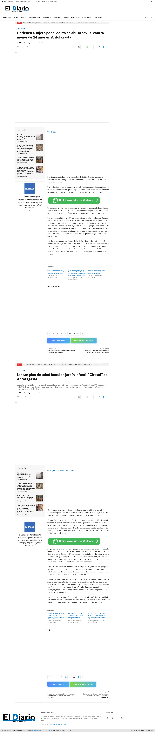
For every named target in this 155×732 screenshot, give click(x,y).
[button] (152, 1)
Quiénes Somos (45, 1)
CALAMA (16, 17)
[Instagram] (146, 18)
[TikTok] (149, 18)
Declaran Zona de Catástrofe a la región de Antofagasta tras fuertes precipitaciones (25, 159)
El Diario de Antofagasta (25, 43)
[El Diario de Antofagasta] (29, 188)
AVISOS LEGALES (97, 17)
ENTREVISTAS (57, 17)
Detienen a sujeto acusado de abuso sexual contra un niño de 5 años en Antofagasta (56, 271)
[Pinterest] (83, 47)
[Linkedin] (91, 47)
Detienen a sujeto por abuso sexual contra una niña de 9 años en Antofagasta (96, 271)
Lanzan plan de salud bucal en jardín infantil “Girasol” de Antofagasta (61, 351)
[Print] (99, 47)
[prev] (104, 23)
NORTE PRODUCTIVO (34, 17)
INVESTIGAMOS (75, 17)
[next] (107, 23)
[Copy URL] (107, 47)
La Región (21, 28)
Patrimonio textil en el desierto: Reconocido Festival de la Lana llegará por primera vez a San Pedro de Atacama (57, 23)
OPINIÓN (66, 17)
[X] (152, 18)
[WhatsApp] (87, 47)
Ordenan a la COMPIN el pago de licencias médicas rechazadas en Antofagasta (96, 351)
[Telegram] (103, 47)
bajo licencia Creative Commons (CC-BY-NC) (42, 730)
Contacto (38, 1)
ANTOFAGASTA (7, 17)
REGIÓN (23, 17)
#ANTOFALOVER (86, 17)
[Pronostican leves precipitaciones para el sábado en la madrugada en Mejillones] (39, 137)
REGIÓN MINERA (47, 17)
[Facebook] (143, 18)
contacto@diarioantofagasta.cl (58, 724)
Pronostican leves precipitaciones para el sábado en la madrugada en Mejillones (26, 137)
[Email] (95, 47)
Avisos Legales (54, 1)
